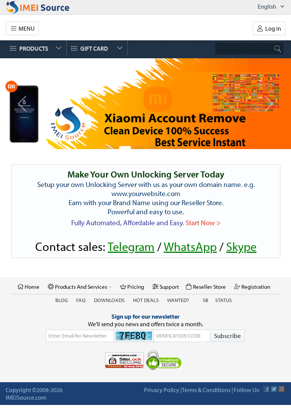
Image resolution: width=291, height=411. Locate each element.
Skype (241, 246)
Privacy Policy (161, 390)
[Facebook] (266, 389)
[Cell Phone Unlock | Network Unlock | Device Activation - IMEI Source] (46, 7)
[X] (274, 389)
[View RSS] (281, 389)
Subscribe (227, 335)
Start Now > (203, 222)
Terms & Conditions (206, 390)
